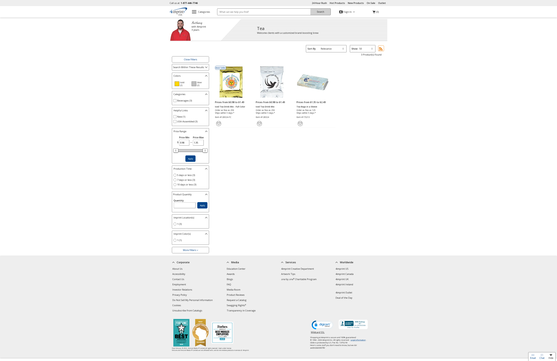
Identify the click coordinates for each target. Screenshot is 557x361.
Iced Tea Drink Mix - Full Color (230, 106)
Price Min (184, 137)
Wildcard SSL (318, 333)
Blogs (230, 279)
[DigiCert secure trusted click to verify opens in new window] (322, 325)
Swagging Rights (236, 305)
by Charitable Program (299, 279)
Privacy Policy (180, 295)
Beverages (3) (184, 100)
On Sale (371, 3)
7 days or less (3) (186, 179)
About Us (177, 268)
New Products (356, 3)
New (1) (181, 116)
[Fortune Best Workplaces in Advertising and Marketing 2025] (181, 333)
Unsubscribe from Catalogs (187, 311)
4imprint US (342, 268)
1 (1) (179, 240)
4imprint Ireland (344, 284)
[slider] (175, 150)
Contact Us (178, 279)
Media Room (233, 289)
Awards (231, 274)
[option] (182, 83)
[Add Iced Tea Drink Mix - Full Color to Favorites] (218, 123)
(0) (375, 12)
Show (354, 48)
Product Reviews (236, 294)
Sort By (312, 48)
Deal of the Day (344, 297)
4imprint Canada (344, 274)
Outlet (382, 3)
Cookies (177, 306)
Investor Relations (182, 290)
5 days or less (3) (186, 175)
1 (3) (179, 224)
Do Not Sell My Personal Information (192, 300)
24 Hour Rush (319, 3)
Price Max (198, 137)
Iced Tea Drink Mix (265, 106)
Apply (190, 158)
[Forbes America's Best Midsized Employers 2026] (222, 333)
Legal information (358, 340)
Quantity (178, 200)
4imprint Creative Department (297, 268)
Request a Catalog (236, 300)
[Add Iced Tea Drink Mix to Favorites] (259, 123)
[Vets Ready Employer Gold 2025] (200, 333)
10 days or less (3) (186, 184)
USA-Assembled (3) (187, 121)
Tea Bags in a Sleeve (306, 106)
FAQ (229, 284)
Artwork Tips (288, 274)
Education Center (236, 268)
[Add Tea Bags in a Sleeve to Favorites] (300, 123)
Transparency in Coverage (241, 311)
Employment (179, 284)
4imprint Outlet (344, 292)
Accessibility (178, 274)
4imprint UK (342, 279)
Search (320, 12)
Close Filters (190, 59)
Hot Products (337, 3)
